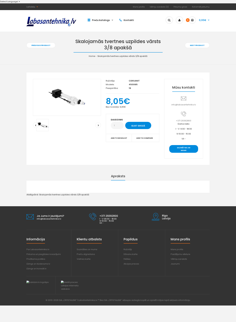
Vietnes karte (84, 259)
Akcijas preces (131, 263)
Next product (197, 45)
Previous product (40, 45)
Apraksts (118, 176)
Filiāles (127, 259)
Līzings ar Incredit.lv (36, 268)
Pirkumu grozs (180, 6)
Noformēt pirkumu (201, 6)
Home (92, 56)
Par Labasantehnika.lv (37, 249)
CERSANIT (134, 80)
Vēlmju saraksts (179, 259)
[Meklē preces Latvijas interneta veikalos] (72, 288)
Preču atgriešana (86, 254)
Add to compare (144, 138)
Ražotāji (128, 249)
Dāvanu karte (131, 254)
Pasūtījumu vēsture (180, 254)
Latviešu (30, 6)
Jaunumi (175, 263)
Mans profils (139, 6)
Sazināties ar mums (183, 149)
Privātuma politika (35, 259)
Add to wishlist (119, 138)
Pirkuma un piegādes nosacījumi (43, 254)
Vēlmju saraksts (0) (159, 6)
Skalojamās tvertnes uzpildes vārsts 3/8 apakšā (122, 56)
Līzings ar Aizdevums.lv (38, 263)
